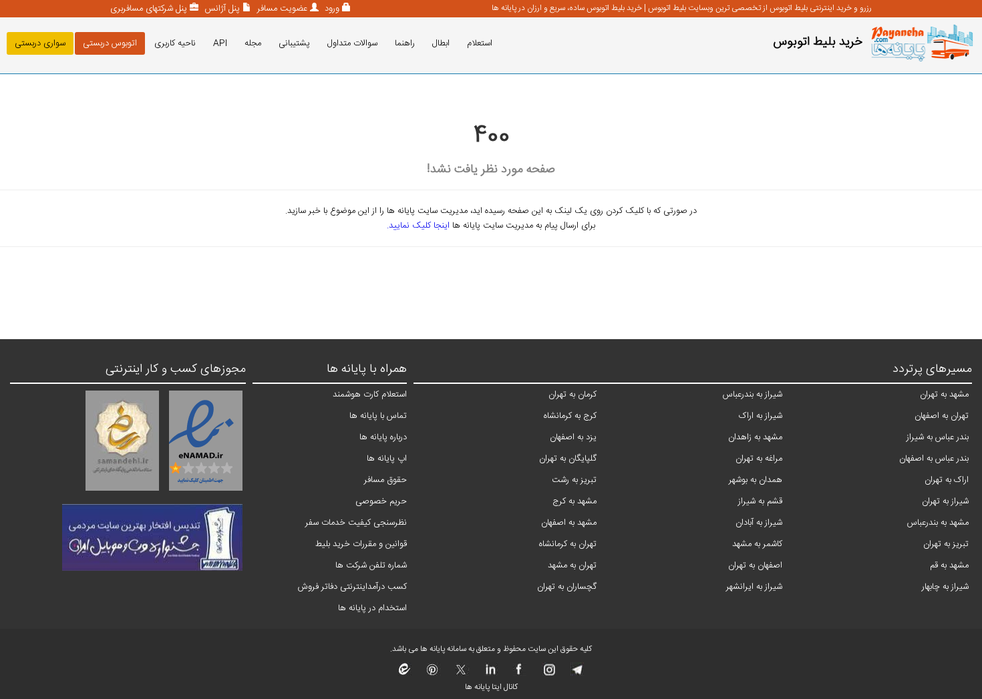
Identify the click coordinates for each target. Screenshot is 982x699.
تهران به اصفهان (942, 416)
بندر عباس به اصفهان (934, 458)
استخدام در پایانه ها (372, 608)
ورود (330, 8)
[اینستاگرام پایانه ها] (547, 674)
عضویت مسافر (281, 8)
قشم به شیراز (760, 501)
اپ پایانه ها (387, 458)
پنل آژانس (221, 8)
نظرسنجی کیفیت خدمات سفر (356, 522)
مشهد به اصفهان (569, 522)
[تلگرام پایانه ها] (576, 674)
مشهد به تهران (944, 394)
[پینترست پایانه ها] (433, 674)
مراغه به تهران (758, 458)
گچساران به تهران (567, 586)
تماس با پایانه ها (378, 416)
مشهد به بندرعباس (938, 522)
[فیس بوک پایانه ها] (519, 674)
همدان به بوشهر (755, 480)
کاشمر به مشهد (757, 544)
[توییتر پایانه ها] (461, 674)
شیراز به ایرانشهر (754, 586)
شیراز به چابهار (945, 586)
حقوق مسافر (385, 480)
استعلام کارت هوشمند (370, 394)
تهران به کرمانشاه (568, 544)
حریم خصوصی (381, 501)
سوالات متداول (352, 43)
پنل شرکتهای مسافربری (148, 8)
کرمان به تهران (572, 394)
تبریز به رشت (574, 480)
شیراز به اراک (760, 416)
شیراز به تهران (945, 501)
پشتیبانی (294, 43)
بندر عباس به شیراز (938, 437)
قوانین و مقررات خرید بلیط (361, 544)
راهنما (405, 43)
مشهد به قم (949, 565)
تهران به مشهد (572, 565)
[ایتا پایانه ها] (405, 674)
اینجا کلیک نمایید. (418, 225)
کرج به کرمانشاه (570, 416)
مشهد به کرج (574, 501)
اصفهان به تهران (755, 565)
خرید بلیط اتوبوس (817, 42)
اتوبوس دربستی (110, 43)
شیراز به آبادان (758, 522)
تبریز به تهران (946, 544)
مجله (252, 43)
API (220, 43)
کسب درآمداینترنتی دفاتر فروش (352, 586)
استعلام (479, 43)
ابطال (441, 43)
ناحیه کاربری (175, 43)
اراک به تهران (947, 480)
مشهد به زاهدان (755, 437)
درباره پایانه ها (383, 437)
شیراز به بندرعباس (752, 394)
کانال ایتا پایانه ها (491, 687)
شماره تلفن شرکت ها (371, 565)
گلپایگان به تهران (568, 458)
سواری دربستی (40, 43)
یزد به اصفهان (573, 437)
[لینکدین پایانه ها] (490, 674)
